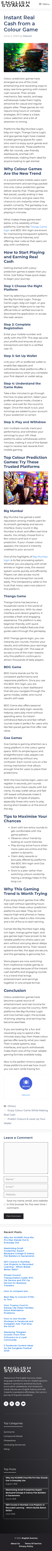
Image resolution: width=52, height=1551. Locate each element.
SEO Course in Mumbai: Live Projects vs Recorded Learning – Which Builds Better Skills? (18, 1266)
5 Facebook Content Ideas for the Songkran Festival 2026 (18, 1348)
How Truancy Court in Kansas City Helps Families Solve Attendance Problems (19, 1309)
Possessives (10, 1440)
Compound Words (13, 1436)
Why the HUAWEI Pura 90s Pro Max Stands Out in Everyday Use (19, 1240)
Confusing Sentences (14, 1444)
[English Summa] (15, 4)
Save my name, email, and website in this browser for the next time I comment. (27, 1204)
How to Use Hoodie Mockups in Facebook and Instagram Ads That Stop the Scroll (18, 1322)
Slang (6, 1449)
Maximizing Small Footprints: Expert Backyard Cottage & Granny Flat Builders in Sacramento (19, 1252)
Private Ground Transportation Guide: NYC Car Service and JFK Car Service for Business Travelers (18, 1280)
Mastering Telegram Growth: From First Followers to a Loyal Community (15, 1336)
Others (12, 1106)
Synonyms (9, 1432)
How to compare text (16, 1291)
